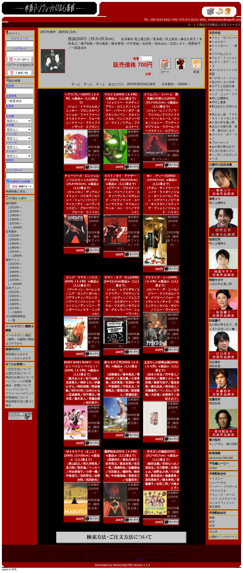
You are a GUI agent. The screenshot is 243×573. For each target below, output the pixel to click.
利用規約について (16, 397)
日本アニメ (12, 288)
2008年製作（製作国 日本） (173, 423)
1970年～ (15, 223)
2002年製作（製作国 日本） (173, 512)
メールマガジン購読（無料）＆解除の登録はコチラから (19, 339)
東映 (212, 517)
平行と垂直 (217, 102)
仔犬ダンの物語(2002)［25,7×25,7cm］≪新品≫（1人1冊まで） (161, 455)
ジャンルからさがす (18, 358)
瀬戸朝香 (86, 43)
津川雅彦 (102, 43)
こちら (140, 559)
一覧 (12, 320)
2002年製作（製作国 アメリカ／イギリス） (128, 240)
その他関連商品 (15, 316)
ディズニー (216, 478)
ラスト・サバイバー (223, 37)
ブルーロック (219, 142)
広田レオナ (177, 43)
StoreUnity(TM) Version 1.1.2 (131, 565)
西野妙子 (194, 43)
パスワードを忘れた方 (19, 64)
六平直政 (133, 43)
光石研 (146, 43)
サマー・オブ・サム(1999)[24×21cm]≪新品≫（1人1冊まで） (121, 281)
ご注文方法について (18, 369)
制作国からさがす (16, 354)
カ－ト (192, 24)
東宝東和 (214, 506)
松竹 (212, 521)
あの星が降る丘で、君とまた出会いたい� (223, 325)
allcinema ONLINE (221, 458)
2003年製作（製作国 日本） (133, 504)
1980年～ (15, 219)
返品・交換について (18, 385)
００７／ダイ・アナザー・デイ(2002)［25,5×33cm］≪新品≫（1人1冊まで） (121, 180)
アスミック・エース (222, 494)
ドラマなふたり (220, 54)
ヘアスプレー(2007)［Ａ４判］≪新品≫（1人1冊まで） (82, 98)
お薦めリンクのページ (223, 536)
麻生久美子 (188, 39)
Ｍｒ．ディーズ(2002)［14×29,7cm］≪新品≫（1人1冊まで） (161, 180)
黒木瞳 (157, 39)
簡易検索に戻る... (16, 191)
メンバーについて (16, 389)
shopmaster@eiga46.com (224, 19)
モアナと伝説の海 (221, 86)
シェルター (217, 41)
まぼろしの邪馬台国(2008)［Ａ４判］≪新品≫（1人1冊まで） (161, 366)
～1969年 (15, 227)
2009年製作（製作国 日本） (94, 427)
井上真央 (171, 39)
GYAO (213, 468)
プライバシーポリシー (19, 393)
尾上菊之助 (142, 39)
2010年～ (15, 207)
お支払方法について (18, 373)
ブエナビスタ (217, 490)
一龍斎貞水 (79, 48)
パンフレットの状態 (18, 381)
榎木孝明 (117, 43)
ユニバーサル (217, 482)
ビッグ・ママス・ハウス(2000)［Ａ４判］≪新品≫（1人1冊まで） (82, 281)
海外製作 (11, 203)
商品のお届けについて (19, 377)
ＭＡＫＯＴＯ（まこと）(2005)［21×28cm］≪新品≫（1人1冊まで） (82, 455)
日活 (212, 525)
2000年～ (15, 211)
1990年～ (15, 215)
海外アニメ (12, 259)
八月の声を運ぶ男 (221, 122)
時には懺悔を (219, 98)
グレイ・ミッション (223, 58)
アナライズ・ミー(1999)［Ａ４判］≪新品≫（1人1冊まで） (161, 281)
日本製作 (11, 231)
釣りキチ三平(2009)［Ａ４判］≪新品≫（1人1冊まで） (121, 366)
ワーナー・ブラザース (223, 486)
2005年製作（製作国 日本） (94, 504)
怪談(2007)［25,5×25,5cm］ (92, 39)
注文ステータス (231, 24)
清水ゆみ (160, 43)
